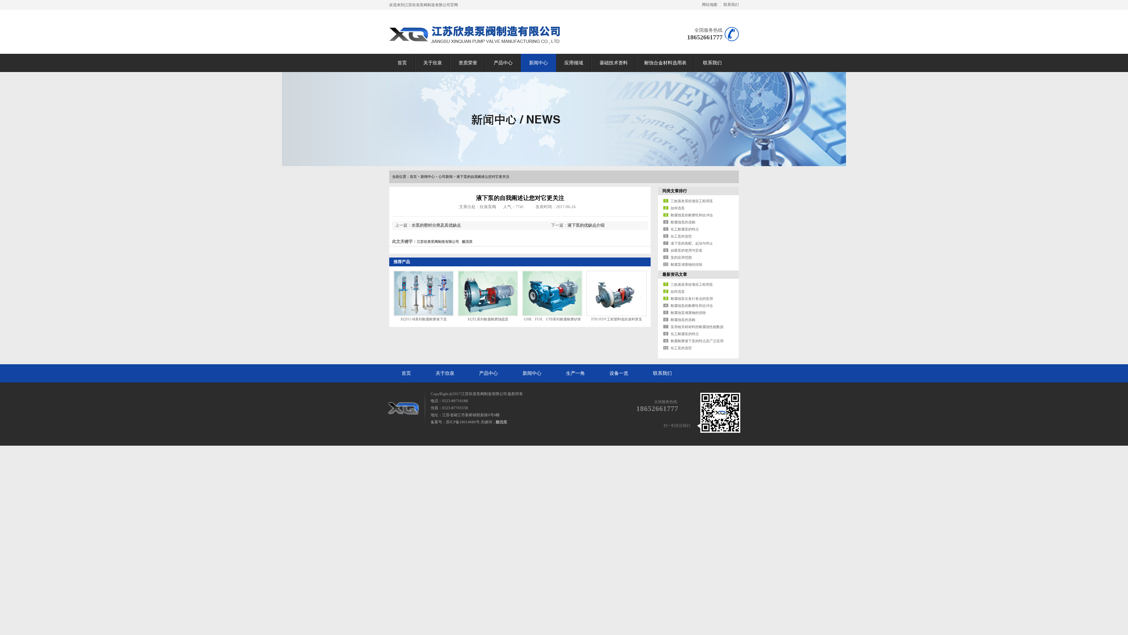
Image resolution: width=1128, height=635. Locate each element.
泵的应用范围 (681, 257)
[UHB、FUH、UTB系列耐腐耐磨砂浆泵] (552, 293)
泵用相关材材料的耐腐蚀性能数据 (697, 327)
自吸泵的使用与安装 (686, 250)
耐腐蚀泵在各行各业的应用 (692, 299)
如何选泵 (678, 208)
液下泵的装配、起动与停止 (692, 243)
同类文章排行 (674, 191)
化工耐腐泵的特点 (685, 229)
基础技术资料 (614, 62)
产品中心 (503, 62)
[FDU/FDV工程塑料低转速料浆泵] (617, 293)
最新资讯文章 (674, 274)
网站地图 (709, 4)
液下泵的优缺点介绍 (586, 225)
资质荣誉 (468, 62)
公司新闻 (446, 177)
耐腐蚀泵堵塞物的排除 (688, 313)
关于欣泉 (432, 62)
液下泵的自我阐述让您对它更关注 (482, 177)
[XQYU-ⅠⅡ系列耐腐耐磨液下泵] (424, 293)
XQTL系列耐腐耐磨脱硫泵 (487, 319)
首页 (402, 62)
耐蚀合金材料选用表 (665, 62)
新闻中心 (538, 62)
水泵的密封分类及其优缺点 (436, 225)
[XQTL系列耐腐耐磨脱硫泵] (488, 293)
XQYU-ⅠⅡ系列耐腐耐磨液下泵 (423, 319)
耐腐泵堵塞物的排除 (686, 265)
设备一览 (619, 373)
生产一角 (575, 373)
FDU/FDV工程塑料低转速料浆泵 (616, 319)
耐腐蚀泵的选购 (683, 222)
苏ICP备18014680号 (463, 422)
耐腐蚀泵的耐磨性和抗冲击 (692, 215)
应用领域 (573, 62)
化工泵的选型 (681, 236)
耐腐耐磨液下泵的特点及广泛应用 (697, 341)
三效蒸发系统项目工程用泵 (692, 201)
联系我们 (731, 4)
